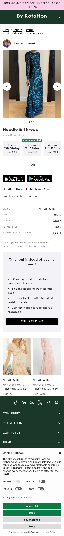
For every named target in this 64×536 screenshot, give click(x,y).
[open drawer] (4, 17)
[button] (32, 413)
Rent (32, 164)
